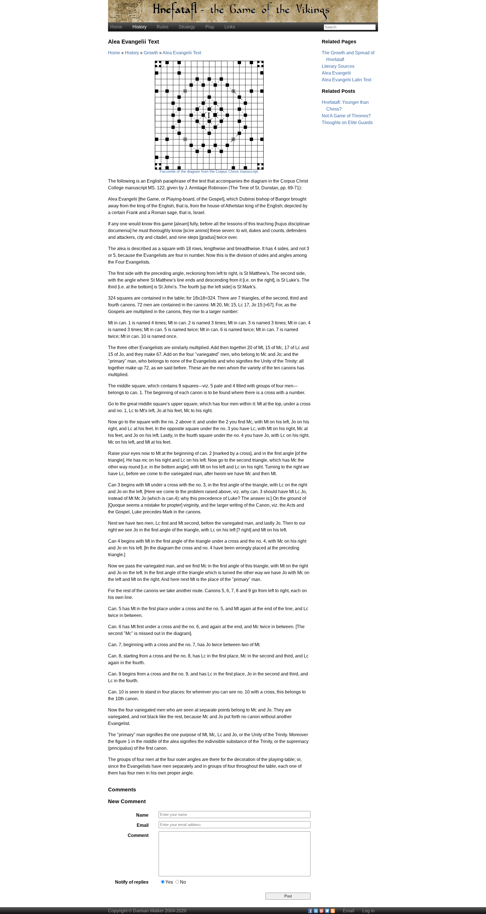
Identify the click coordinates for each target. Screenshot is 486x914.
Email (142, 825)
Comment (138, 835)
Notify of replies (131, 882)
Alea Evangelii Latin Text (346, 79)
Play (209, 26)
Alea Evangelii (336, 73)
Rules (162, 26)
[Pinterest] (321, 910)
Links (229, 26)
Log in (368, 910)
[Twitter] (327, 910)
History (139, 26)
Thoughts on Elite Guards (347, 122)
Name (142, 815)
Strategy (187, 26)
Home (116, 26)
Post (288, 896)
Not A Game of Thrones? (346, 115)
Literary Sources (338, 66)
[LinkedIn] (316, 910)
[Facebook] (310, 910)
